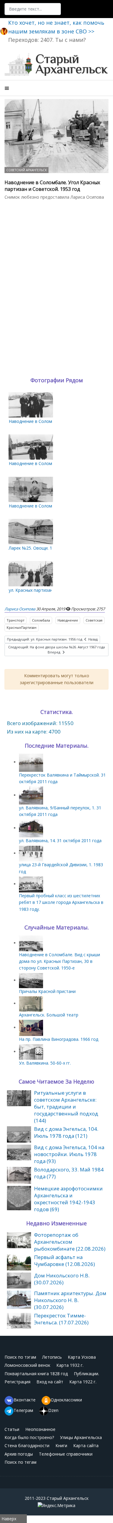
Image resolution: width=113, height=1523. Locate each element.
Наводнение (68, 620)
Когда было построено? (29, 1437)
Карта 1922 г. (82, 1382)
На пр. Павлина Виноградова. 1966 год (58, 1039)
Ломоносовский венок (27, 1365)
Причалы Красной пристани (47, 991)
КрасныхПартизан (21, 627)
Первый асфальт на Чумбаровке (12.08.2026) (64, 1260)
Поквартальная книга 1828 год (36, 1373)
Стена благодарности (27, 1445)
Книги (61, 1445)
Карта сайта (86, 1445)
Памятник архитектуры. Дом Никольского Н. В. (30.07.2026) (70, 1300)
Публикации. (86, 1373)
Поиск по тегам (20, 1462)
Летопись (52, 1357)
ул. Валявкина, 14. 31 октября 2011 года (60, 840)
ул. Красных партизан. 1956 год (41, 590)
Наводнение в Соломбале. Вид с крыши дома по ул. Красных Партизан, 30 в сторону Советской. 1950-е (59, 961)
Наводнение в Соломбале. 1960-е (43, 421)
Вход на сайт (49, 1382)
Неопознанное (40, 1429)
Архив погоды (19, 1454)
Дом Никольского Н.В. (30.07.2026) (61, 1279)
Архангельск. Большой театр (48, 1015)
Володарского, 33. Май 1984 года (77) (69, 1173)
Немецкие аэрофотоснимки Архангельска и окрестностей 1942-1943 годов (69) (68, 1199)
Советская (94, 620)
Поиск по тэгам (20, 1357)
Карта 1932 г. (69, 1365)
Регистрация (17, 1382)
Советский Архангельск (26, 170)
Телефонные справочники (66, 1454)
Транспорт (15, 620)
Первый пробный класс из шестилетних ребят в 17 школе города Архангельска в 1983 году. (61, 902)
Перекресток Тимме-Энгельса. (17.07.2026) (61, 1319)
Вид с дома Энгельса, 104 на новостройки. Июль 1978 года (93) (69, 1154)
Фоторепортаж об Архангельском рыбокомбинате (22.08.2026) (69, 1241)
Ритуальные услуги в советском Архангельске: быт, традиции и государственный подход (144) (66, 1106)
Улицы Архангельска (81, 1437)
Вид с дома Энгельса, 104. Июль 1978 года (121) (66, 1132)
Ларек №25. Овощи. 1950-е (36, 548)
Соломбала (41, 620)
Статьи (12, 1429)
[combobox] (33, 9)
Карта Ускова (82, 1357)
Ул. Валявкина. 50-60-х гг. (45, 1063)
